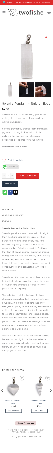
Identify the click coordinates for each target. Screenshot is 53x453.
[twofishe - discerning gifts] (26, 12)
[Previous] (2, 396)
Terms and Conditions (18, 430)
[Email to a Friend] (15, 192)
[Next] (50, 396)
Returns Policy (38, 430)
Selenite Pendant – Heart (13, 402)
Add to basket (27, 175)
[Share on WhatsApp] (5, 192)
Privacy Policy (19, 432)
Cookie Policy (35, 432)
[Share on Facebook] (10, 192)
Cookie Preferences (26, 423)
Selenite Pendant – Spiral (39, 402)
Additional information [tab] (13, 215)
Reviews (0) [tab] (7, 221)
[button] (4, 12)
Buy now (10, 184)
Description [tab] (7, 209)
